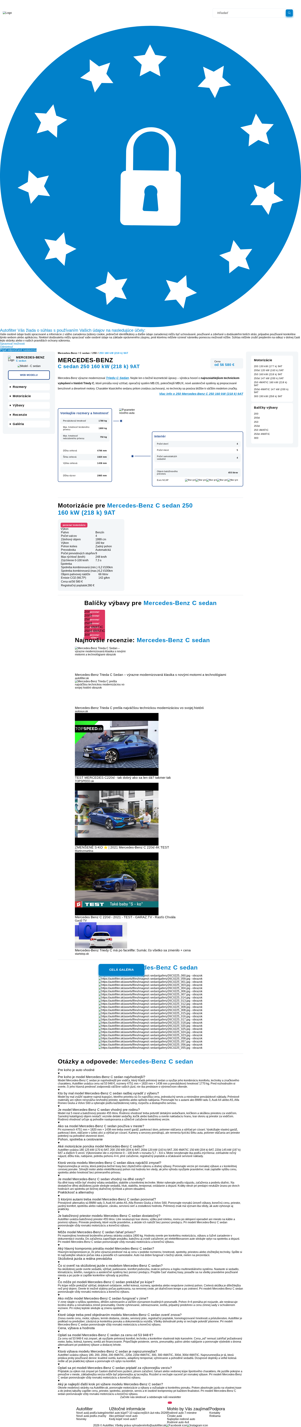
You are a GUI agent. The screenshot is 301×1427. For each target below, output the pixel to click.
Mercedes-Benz (67, 353)
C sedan (85, 353)
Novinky (81, 1419)
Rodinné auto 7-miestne (182, 1412)
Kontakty (214, 1412)
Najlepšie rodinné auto (181, 1419)
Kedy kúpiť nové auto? (123, 1419)
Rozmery (20, 387)
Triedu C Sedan (117, 378)
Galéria (18, 424)
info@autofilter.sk (155, 1425)
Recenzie (20, 414)
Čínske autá (174, 1415)
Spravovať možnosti (12, 343)
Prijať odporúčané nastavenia (18, 349)
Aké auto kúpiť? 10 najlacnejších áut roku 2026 (138, 1412)
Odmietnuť (6, 346)
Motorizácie (22, 396)
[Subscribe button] (170, 1403)
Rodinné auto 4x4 (178, 1422)
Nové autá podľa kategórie (92, 1412)
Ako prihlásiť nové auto (123, 1415)
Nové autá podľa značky (91, 1415)
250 (94, 353)
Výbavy (18, 405)
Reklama (215, 1415)
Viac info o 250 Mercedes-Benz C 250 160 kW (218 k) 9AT (201, 394)
